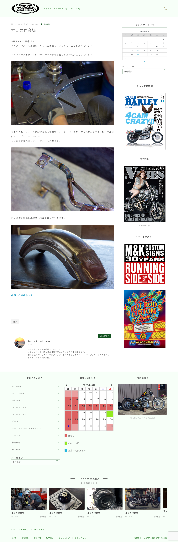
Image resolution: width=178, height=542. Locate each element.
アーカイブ (128, 67)
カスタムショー (19, 407)
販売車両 (50, 538)
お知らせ (16, 400)
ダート (15, 421)
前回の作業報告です (22, 295)
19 (138, 50)
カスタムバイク (19, 414)
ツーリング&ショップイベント (26, 428)
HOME (14, 529)
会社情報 (25, 538)
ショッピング (64, 538)
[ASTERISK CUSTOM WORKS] (25, 8)
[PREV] (67, 385)
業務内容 (37, 538)
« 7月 (143, 61)
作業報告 (47, 24)
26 (138, 54)
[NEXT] (110, 385)
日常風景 (16, 449)
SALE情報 (17, 386)
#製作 (15, 322)
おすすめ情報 (18, 393)
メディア (16, 435)
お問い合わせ (80, 538)
